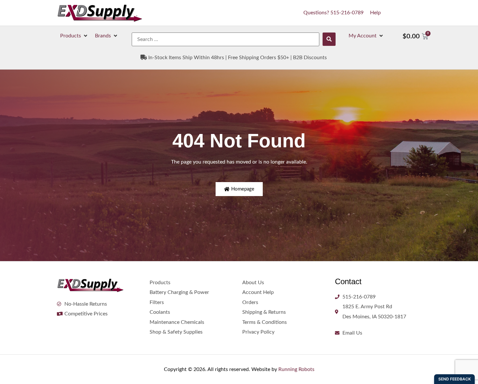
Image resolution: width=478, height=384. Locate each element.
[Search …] (225, 39)
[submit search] (329, 39)
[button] (74, 35)
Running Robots (296, 369)
